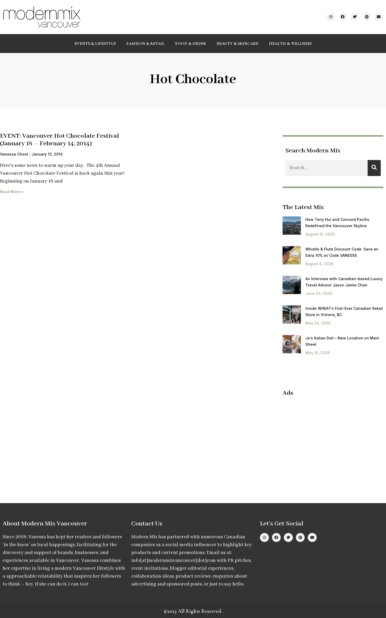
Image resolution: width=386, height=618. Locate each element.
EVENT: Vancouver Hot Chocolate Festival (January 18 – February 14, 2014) (59, 140)
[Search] (374, 168)
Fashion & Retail (145, 43)
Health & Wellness (290, 43)
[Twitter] (354, 17)
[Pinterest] (366, 17)
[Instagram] (330, 17)
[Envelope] (378, 17)
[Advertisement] (327, 439)
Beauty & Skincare (237, 43)
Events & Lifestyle (95, 43)
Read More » (12, 191)
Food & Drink (190, 43)
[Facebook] (342, 17)
